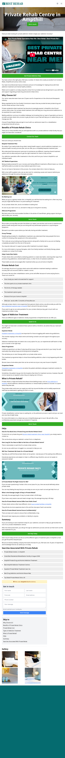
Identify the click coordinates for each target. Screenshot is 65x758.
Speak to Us (32, 322)
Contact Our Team (32, 136)
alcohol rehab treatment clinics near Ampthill (36, 434)
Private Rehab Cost (9, 628)
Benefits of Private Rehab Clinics (12, 625)
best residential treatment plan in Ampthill (14, 306)
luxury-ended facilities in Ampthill (41, 504)
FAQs (4, 636)
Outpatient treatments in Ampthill (12, 368)
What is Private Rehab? (10, 633)
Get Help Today (32, 534)
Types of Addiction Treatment (12, 631)
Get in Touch (32, 219)
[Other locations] (57, 3)
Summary (6, 639)
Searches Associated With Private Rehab (15, 641)
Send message (24, 613)
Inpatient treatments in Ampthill (11, 333)
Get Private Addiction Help (32, 76)
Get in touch (32, 24)
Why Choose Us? (8, 622)
